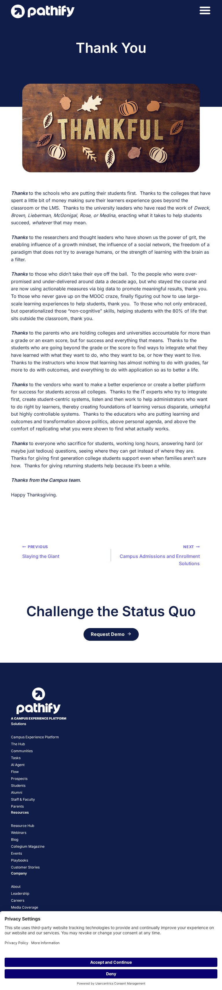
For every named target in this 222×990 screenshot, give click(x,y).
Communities (22, 751)
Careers (17, 900)
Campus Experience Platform (35, 737)
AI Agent (18, 765)
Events (16, 853)
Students (18, 785)
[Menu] (205, 10)
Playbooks (19, 860)
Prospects (19, 778)
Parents (17, 806)
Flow (15, 771)
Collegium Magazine (28, 846)
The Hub (18, 744)
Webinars (18, 832)
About (16, 886)
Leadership (20, 893)
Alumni (16, 792)
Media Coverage (24, 907)
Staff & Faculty (23, 799)
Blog (14, 839)
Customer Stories (25, 867)
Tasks (16, 758)
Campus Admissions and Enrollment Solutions (160, 555)
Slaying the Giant (40, 552)
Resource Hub (22, 825)
